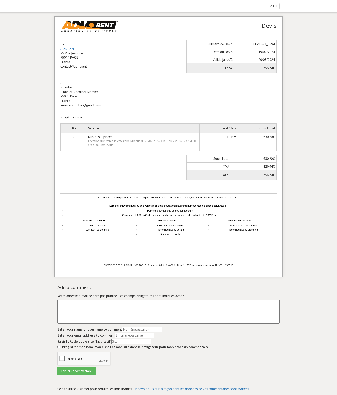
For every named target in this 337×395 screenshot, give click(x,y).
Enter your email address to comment (86, 335)
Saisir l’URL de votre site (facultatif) (84, 341)
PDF (275, 6)
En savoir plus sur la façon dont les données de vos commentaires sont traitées (191, 389)
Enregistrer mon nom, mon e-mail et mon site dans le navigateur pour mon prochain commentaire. (135, 347)
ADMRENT (68, 49)
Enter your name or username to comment (89, 329)
